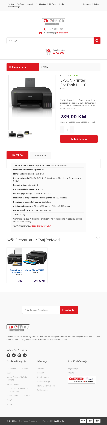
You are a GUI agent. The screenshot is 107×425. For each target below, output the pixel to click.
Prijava (96, 4)
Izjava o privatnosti (46, 385)
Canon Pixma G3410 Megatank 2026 (19, 271)
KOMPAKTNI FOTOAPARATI (19, 395)
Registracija (87, 4)
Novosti (30, 4)
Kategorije (18, 67)
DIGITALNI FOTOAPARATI (18, 368)
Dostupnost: (64, 76)
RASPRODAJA (13, 384)
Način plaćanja (43, 381)
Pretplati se (68, 310)
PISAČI (44, 67)
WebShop (20, 4)
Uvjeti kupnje (43, 377)
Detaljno (17, 155)
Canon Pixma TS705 (34, 270)
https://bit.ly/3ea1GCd (40, 225)
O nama (40, 368)
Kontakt (40, 372)
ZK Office (13, 421)
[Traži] (97, 40)
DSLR (9, 372)
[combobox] (37, 40)
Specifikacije (40, 155)
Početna (11, 4)
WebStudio (59, 421)
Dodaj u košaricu (79, 139)
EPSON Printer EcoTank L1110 (73, 82)
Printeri (10, 404)
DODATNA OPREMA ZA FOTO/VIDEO (17, 389)
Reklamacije (42, 390)
